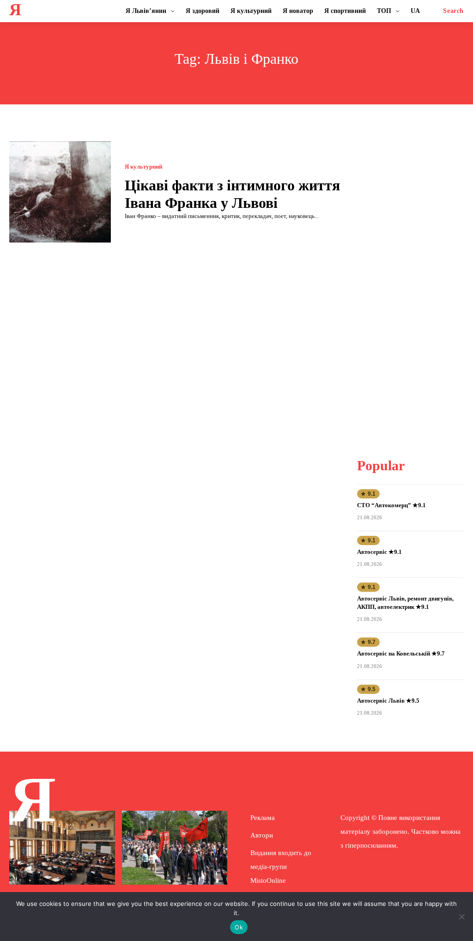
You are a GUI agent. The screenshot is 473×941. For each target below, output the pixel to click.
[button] (453, 11)
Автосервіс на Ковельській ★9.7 (401, 653)
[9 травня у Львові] (175, 848)
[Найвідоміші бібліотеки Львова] (62, 848)
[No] (461, 916)
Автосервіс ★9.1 (379, 551)
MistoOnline (268, 880)
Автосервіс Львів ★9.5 (388, 700)
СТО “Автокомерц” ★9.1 (391, 505)
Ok (239, 927)
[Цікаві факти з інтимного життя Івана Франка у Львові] (60, 192)
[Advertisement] (415, 280)
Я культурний (143, 167)
